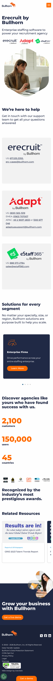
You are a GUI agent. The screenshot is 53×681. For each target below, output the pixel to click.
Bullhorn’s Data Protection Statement (18, 650)
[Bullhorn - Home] (9, 633)
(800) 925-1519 (17, 213)
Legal (4, 658)
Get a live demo (12, 617)
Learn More (17, 368)
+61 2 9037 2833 (21, 220)
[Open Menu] (48, 5)
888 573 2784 (17, 263)
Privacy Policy (7, 656)
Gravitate (19, 671)
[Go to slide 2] (25, 384)
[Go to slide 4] (30, 384)
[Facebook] (45, 635)
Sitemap (5, 661)
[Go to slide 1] (23, 384)
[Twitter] (41, 635)
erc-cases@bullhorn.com (20, 162)
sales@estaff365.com (17, 266)
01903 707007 (20, 216)
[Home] (9, 6)
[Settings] (4, 676)
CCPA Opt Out (8, 653)
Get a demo (26, 678)
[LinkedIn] (49, 635)
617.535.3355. (17, 158)
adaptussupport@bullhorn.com (24, 227)
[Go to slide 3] (28, 384)
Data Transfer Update (11, 648)
